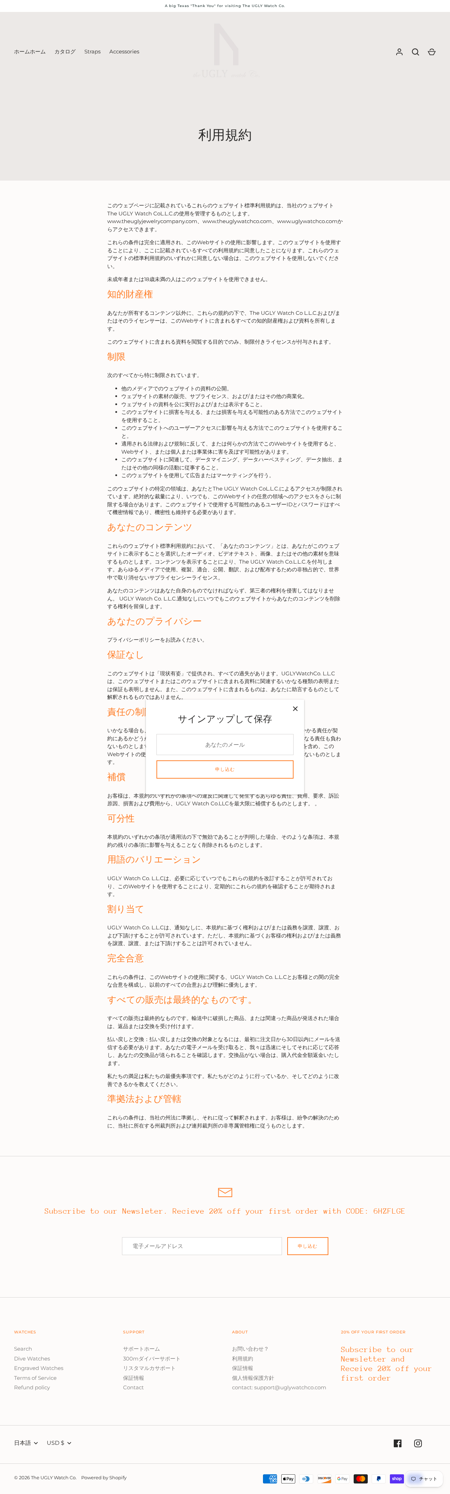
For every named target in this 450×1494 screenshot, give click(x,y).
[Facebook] (397, 1445)
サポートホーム (141, 1348)
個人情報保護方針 (253, 1378)
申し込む (225, 769)
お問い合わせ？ (250, 1348)
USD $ (55, 1443)
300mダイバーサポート (152, 1358)
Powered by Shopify (104, 1477)
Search (23, 1348)
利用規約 (242, 1358)
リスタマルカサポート (149, 1368)
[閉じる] (295, 708)
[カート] (431, 52)
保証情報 (133, 1378)
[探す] (415, 52)
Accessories (124, 51)
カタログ (65, 51)
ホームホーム (30, 51)
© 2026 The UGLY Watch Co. (45, 1477)
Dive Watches (32, 1358)
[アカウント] (399, 52)
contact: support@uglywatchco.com (279, 1387)
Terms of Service (35, 1378)
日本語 (22, 1443)
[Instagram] (418, 1445)
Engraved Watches (38, 1368)
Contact (133, 1387)
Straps (92, 51)
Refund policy (32, 1387)
